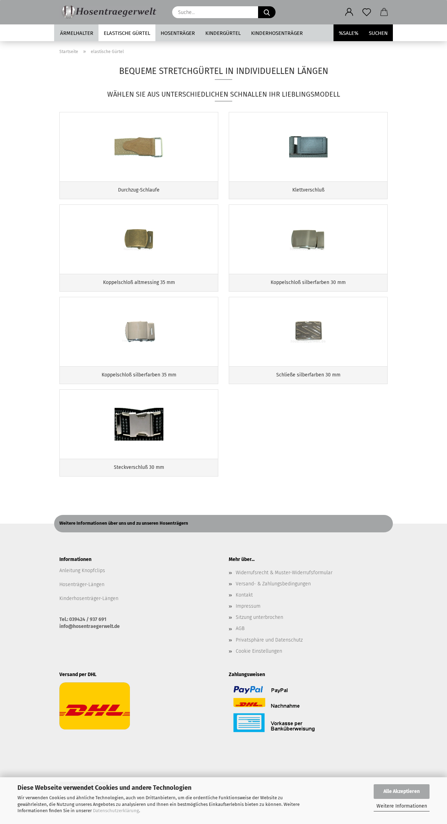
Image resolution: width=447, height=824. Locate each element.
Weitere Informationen (401, 806)
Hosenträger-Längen (81, 584)
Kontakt (244, 595)
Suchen (378, 33)
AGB (240, 628)
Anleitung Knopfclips (82, 571)
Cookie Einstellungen (259, 651)
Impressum (248, 606)
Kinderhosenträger (277, 33)
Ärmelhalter (76, 33)
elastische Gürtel (127, 33)
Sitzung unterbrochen (259, 617)
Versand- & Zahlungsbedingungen (273, 584)
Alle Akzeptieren (401, 791)
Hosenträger (178, 33)
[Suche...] (267, 12)
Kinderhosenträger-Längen (88, 598)
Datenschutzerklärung (116, 810)
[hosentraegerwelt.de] (110, 12)
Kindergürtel (223, 33)
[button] (349, 12)
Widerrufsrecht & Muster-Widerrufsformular (284, 573)
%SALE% (348, 33)
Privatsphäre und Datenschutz (269, 640)
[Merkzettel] (366, 12)
